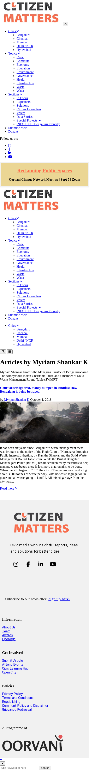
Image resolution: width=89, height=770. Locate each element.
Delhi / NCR (25, 46)
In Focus (22, 98)
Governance (24, 75)
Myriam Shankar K (16, 399)
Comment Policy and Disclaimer (25, 706)
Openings (9, 639)
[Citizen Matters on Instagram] (15, 564)
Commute (23, 61)
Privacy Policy (12, 694)
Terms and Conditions (18, 698)
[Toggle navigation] (10, 351)
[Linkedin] (9, 153)
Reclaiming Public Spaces (44, 170)
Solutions (23, 105)
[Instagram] (9, 145)
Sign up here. (59, 599)
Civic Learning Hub (15, 668)
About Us (9, 627)
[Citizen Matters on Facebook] (28, 564)
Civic (20, 57)
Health (21, 79)
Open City (9, 672)
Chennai (22, 38)
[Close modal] (2, 763)
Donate (13, 131)
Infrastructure (25, 83)
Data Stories (24, 116)
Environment (25, 72)
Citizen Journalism (29, 109)
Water (20, 90)
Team (6, 631)
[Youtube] (10, 157)
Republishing (11, 702)
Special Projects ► (29, 120)
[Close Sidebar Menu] (65, 24)
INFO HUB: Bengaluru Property (38, 124)
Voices (21, 113)
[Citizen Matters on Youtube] (52, 564)
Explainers (23, 102)
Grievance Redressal (17, 710)
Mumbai (22, 42)
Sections (14, 94)
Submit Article (17, 128)
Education (23, 68)
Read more (7, 488)
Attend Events (12, 664)
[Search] (3, 351)
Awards (7, 635)
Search (45, 767)
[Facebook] (9, 149)
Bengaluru (23, 35)
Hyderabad (24, 49)
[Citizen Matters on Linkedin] (40, 564)
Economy (23, 64)
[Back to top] (1, 759)
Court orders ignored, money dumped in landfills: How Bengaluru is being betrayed (38, 389)
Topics (13, 53)
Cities (12, 31)
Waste (20, 87)
